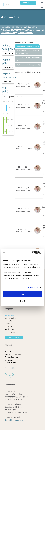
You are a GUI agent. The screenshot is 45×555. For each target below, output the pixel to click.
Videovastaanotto (8, 32)
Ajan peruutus (10, 319)
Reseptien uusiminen (13, 355)
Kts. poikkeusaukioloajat (14, 421)
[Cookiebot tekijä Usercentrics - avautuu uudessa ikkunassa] (32, 252)
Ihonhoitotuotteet (12, 333)
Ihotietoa (8, 327)
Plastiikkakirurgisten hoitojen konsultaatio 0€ (27, 52)
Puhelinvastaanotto (25, 32)
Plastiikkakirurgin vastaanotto (28, 64)
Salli (22, 294)
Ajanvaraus (9, 316)
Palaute (8, 352)
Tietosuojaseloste (11, 358)
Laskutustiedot (10, 364)
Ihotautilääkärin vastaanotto (27, 46)
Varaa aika (27, 2)
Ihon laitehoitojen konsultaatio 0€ (28, 59)
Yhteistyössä (10, 369)
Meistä (7, 325)
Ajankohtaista (10, 330)
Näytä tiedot (33, 287)
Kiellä (22, 301)
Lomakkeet (9, 361)
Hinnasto (8, 322)
